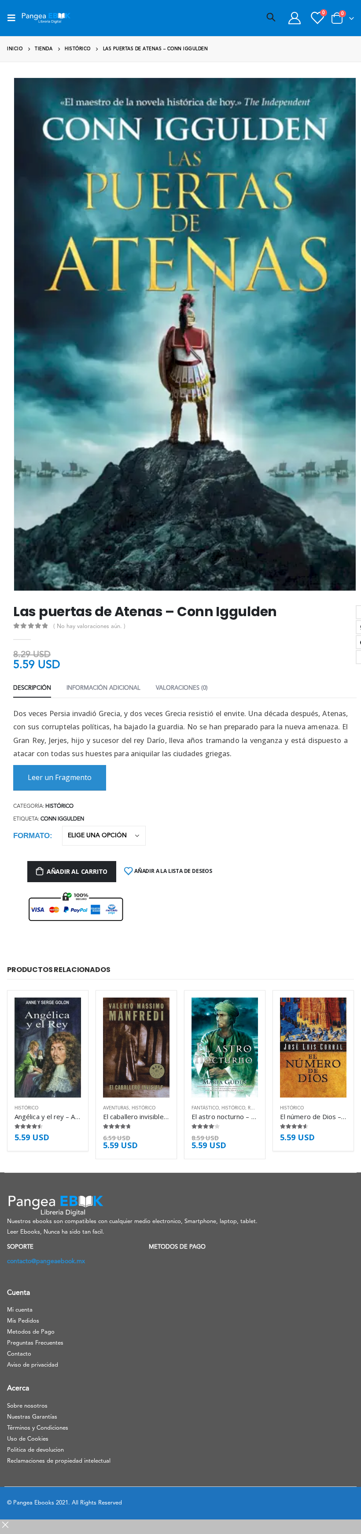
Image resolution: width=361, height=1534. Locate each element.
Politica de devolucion (35, 1450)
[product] (48, 1048)
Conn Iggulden (62, 819)
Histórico (59, 806)
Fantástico (205, 1108)
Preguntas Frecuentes (35, 1343)
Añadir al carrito (77, 871)
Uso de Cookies (27, 1439)
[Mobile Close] (5, 1528)
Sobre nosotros (27, 1406)
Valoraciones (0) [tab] (182, 688)
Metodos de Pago (31, 1332)
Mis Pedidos (23, 1321)
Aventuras (116, 1108)
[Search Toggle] (271, 18)
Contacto (19, 1354)
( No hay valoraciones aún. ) (89, 626)
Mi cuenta (20, 1310)
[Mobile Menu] (14, 18)
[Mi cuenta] (294, 18)
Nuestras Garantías (32, 1417)
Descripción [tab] (32, 688)
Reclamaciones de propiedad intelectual (59, 1461)
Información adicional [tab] (103, 688)
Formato (31, 836)
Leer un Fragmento (60, 777)
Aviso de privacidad (32, 1365)
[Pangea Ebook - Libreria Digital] (46, 18)
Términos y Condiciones (37, 1428)
